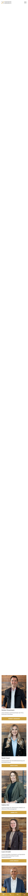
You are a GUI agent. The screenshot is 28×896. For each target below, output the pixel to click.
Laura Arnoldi (14, 860)
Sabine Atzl (14, 812)
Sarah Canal (14, 765)
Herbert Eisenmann (14, 718)
